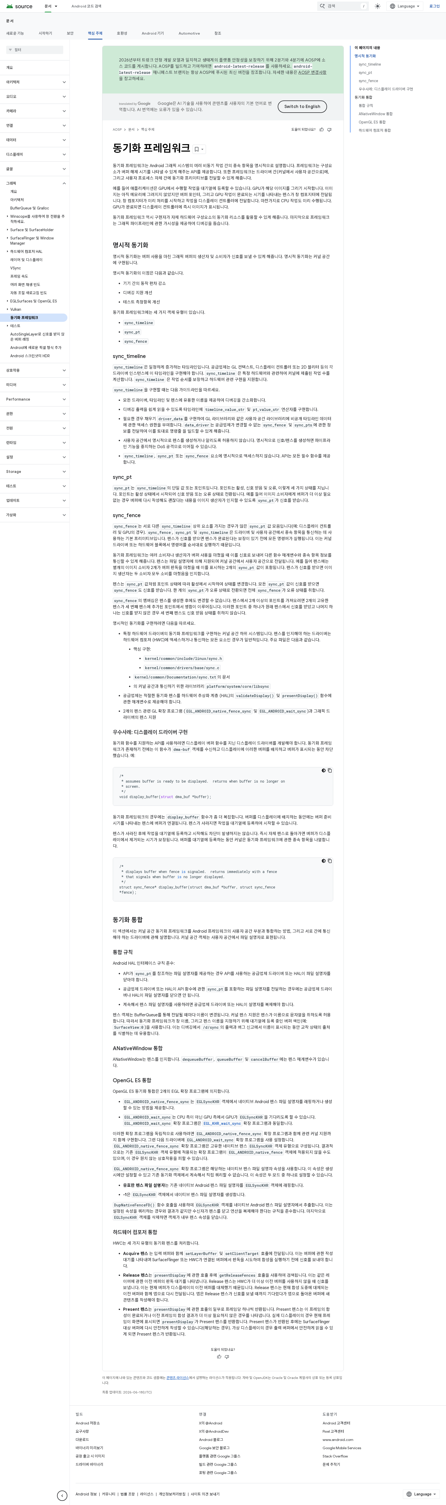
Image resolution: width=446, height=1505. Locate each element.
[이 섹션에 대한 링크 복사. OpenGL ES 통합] (156, 1081)
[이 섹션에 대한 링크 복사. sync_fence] (146, 516)
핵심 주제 (95, 33)
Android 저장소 (88, 1423)
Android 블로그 (211, 1439)
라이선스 (147, 1494)
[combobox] (343, 6)
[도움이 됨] (321, 130)
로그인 (434, 6)
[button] (30, 82)
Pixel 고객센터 (333, 1431)
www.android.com (338, 1439)
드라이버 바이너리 (89, 1464)
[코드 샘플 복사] (330, 770)
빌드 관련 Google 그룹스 (218, 1464)
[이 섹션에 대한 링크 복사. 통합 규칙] (138, 953)
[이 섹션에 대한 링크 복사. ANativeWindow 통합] (168, 1049)
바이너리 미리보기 (89, 1448)
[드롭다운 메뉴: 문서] (58, 6)
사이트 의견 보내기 (205, 1494)
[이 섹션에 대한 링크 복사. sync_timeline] (151, 357)
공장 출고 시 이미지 (90, 1456)
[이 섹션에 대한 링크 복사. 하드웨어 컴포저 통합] (162, 1233)
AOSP (117, 129)
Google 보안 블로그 (214, 1448)
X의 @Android (210, 1423)
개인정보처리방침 (172, 1494)
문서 (48, 6)
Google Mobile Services (342, 1448)
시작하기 (45, 33)
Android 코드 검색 (86, 6)
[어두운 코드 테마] (324, 770)
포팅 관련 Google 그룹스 (218, 1472)
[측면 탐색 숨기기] (62, 1496)
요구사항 (82, 1431)
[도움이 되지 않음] (329, 130)
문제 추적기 (331, 1464)
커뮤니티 (108, 1494)
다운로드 (82, 1439)
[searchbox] (34, 50)
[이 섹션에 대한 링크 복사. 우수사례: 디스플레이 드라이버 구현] (193, 733)
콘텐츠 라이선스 (177, 1378)
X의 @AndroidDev (214, 1431)
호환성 (122, 33)
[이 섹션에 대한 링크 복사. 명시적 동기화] (153, 246)
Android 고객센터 (336, 1423)
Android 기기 (153, 33)
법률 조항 (128, 1494)
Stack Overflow (335, 1456)
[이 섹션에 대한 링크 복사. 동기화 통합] (148, 920)
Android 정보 (86, 1494)
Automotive (189, 33)
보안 (70, 33)
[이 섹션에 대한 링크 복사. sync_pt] (137, 477)
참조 (217, 33)
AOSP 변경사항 (312, 72)
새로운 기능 (15, 33)
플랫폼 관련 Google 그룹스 (220, 1456)
